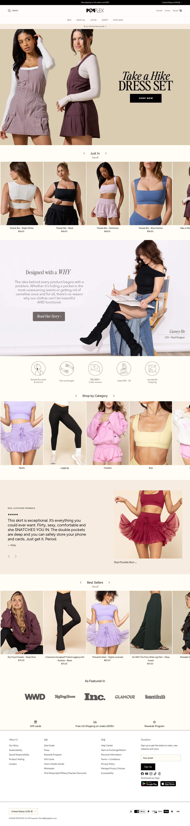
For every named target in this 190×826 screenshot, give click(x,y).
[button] (95, 26)
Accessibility (107, 773)
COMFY (105, 20)
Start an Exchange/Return (113, 750)
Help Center (107, 745)
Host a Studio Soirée (54, 764)
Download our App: (150, 778)
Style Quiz (118, 20)
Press (46, 750)
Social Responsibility (19, 754)
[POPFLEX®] (95, 11)
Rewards (159, 10)
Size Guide (49, 745)
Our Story (13, 745)
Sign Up (148, 766)
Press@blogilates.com (48, 818)
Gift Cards (49, 759)
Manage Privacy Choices (113, 768)
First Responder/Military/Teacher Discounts (65, 773)
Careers (13, 764)
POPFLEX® (20, 818)
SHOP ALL (81, 20)
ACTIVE (93, 20)
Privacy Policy (108, 764)
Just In (95, 153)
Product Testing (16, 759)
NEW (69, 20)
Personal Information (111, 754)
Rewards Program (53, 754)
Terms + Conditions (110, 759)
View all (95, 157)
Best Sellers (95, 582)
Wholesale (49, 768)
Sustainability (15, 750)
